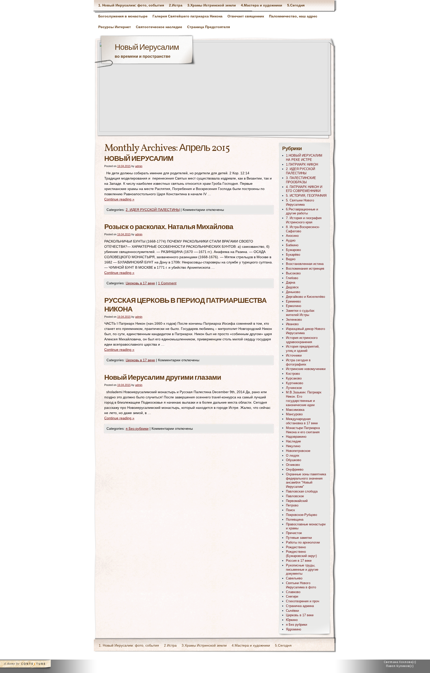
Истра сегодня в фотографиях (298, 362)
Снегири (292, 596)
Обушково (293, 460)
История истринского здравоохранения (302, 340)
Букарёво (293, 254)
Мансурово (294, 414)
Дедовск (292, 287)
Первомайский (297, 501)
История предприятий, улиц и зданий (303, 349)
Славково (293, 592)
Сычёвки (292, 610)
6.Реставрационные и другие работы (302, 211)
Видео (290, 259)
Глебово (292, 278)
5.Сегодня (296, 5)
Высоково (293, 273)
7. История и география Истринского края (304, 220)
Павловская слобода (302, 491)
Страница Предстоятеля (208, 27)
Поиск (290, 510)
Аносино (292, 236)
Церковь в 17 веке (140, 283)
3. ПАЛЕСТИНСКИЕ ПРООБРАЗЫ (301, 180)
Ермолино (293, 306)
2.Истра (175, 5)
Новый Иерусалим (147, 47)
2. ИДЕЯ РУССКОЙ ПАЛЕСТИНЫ (153, 210)
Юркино (292, 620)
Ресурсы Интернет (114, 27)
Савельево (294, 578)
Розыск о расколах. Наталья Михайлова (168, 227)
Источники (294, 355)
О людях (292, 455)
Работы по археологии (303, 542)
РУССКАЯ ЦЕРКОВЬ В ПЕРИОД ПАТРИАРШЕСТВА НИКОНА (185, 305)
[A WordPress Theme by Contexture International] (32, 665)
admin (138, 166)
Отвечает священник (245, 16)
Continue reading (119, 199)
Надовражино (296, 436)
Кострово (293, 373)
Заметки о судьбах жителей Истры (300, 313)
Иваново (292, 324)
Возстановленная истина (304, 264)
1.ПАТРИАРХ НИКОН (302, 164)
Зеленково (294, 319)
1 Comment (167, 283)
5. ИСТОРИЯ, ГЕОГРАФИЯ (306, 195)
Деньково (293, 292)
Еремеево (293, 301)
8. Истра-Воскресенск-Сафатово (303, 229)
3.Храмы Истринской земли (211, 5)
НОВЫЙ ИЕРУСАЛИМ (138, 159)
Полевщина (294, 519)
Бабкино (292, 245)
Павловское (295, 496)
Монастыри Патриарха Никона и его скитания (303, 430)
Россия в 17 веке (299, 560)
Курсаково (294, 378)
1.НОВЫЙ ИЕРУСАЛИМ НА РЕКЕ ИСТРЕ (304, 158)
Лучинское (294, 388)
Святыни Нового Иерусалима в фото (301, 585)
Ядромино (293, 629)
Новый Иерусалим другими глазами (162, 378)
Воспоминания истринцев (305, 268)
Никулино (293, 446)
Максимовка (295, 410)
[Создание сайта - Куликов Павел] (401, 665)
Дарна (290, 282)
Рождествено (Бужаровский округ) (301, 554)
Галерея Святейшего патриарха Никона (187, 16)
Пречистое (294, 533)
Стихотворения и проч (302, 601)
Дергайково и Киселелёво (305, 297)
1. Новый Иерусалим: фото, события (131, 5)
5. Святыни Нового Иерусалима (300, 202)
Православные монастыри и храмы (305, 526)
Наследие (293, 441)
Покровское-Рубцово (301, 515)
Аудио (290, 240)
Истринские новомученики (305, 369)
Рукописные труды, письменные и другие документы (302, 569)
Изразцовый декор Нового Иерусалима (305, 331)
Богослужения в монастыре (123, 16)
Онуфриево (294, 469)
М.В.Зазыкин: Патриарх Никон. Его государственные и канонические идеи (304, 398)
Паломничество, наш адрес (293, 16)
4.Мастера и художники (261, 5)
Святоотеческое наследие (159, 27)
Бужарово (293, 250)
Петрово (292, 505)
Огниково (293, 465)
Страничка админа (300, 606)
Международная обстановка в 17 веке (302, 421)
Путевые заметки (299, 538)
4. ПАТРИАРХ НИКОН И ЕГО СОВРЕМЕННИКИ (304, 189)
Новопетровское (298, 451)
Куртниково (294, 383)
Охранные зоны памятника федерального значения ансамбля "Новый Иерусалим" (306, 480)
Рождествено (296, 547)
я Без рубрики (137, 428)
